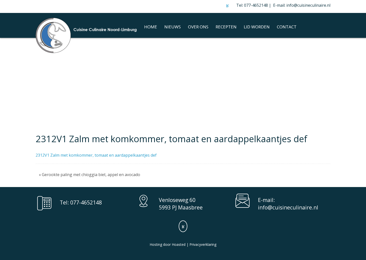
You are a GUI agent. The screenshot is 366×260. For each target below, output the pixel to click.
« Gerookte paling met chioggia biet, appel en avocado (89, 174)
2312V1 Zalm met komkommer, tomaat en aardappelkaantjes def (96, 155)
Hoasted (178, 244)
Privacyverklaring (202, 244)
